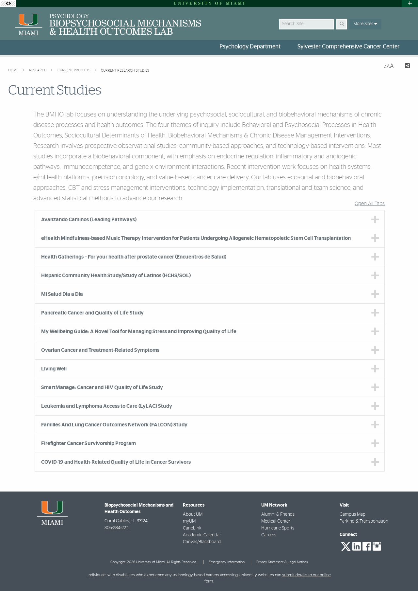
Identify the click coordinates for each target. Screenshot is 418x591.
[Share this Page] (404, 66)
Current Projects (74, 70)
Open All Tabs (370, 203)
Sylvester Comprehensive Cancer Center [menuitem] (348, 47)
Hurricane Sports (277, 528)
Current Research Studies (125, 70)
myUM (189, 521)
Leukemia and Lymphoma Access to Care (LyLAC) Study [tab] (106, 406)
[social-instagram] (377, 546)
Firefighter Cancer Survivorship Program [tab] (88, 443)
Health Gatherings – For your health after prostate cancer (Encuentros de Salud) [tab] (133, 257)
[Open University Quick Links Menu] (410, 3)
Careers (268, 535)
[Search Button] (341, 24)
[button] (403, 572)
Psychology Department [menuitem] (250, 47)
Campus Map (352, 514)
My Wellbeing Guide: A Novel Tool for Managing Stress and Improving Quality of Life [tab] (138, 331)
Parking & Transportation (364, 521)
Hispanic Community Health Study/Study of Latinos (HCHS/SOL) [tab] (116, 275)
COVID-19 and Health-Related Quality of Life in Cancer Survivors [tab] (116, 462)
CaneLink (192, 528)
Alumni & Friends (278, 514)
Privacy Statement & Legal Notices (282, 562)
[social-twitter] (346, 546)
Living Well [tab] (54, 368)
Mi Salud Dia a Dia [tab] (62, 294)
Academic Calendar (202, 535)
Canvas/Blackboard (202, 542)
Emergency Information (227, 562)
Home (13, 70)
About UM (192, 514)
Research (38, 70)
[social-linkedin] (356, 546)
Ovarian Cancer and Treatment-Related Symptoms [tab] (100, 350)
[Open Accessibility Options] (8, 3)
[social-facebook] (366, 546)
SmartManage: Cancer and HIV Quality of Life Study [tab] (102, 387)
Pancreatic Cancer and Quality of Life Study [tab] (92, 312)
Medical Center (275, 521)
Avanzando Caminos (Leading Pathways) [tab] (89, 219)
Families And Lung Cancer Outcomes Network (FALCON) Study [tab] (114, 424)
